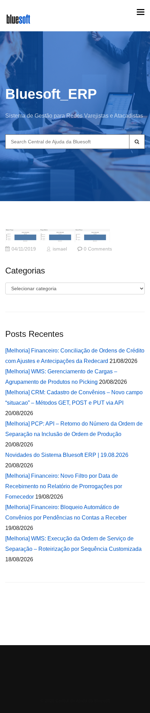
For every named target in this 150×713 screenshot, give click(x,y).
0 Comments (98, 249)
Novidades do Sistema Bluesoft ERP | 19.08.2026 (66, 455)
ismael (60, 249)
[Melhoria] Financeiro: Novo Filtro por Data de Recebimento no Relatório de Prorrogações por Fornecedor (63, 486)
